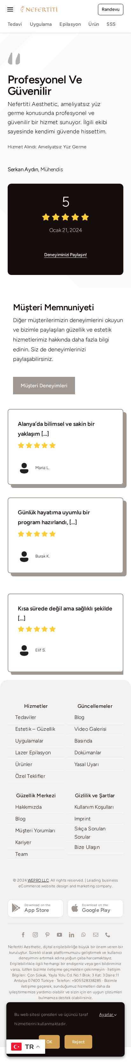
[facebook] (23, 934)
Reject (78, 1041)
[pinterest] (47, 934)
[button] (13, 633)
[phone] (107, 934)
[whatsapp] (83, 934)
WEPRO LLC (38, 880)
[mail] (95, 934)
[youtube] (59, 934)
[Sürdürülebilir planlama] (65, 535)
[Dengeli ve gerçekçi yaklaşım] (65, 633)
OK (49, 1041)
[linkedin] (71, 934)
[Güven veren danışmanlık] (65, 447)
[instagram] (35, 934)
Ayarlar (106, 1014)
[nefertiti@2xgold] (39, 7)
